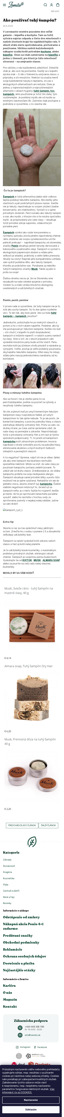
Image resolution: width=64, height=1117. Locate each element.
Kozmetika (8, 878)
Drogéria (7, 872)
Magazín (10, 999)
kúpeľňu (53, 54)
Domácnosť (9, 866)
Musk (34, 269)
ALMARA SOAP (51, 560)
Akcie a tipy (8, 897)
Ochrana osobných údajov (24, 956)
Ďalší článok (48, 825)
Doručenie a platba (18, 963)
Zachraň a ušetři (11, 890)
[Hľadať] (45, 5)
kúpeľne (8, 54)
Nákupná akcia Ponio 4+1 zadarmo (23, 926)
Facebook (42, 1047)
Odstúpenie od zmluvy (21, 917)
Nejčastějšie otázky (19, 970)
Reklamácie (12, 949)
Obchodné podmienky (21, 942)
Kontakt (10, 1006)
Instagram (25, 1047)
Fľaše (5, 884)
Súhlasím (30, 1109)
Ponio (14, 245)
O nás (7, 992)
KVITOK (27, 560)
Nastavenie (31, 1100)
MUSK (37, 560)
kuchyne (46, 51)
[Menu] (3, 5)
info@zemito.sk (32, 1035)
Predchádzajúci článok (22, 825)
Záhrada (7, 859)
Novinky (7, 903)
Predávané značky (18, 935)
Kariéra (9, 985)
